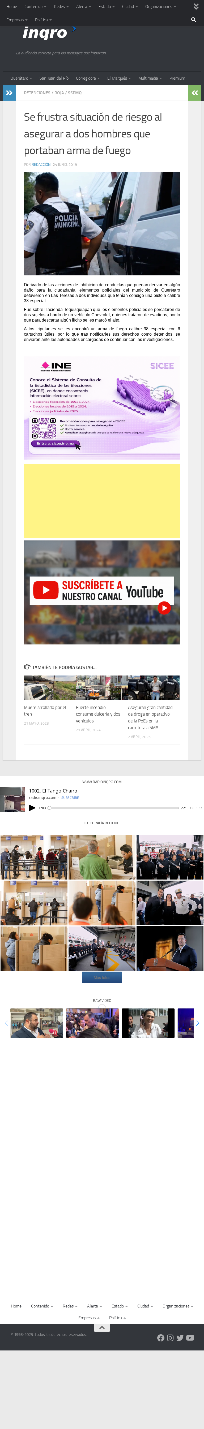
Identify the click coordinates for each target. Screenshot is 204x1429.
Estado (105, 6)
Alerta (81, 6)
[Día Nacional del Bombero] (102, 948)
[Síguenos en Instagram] (170, 1338)
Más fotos (102, 977)
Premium (177, 78)
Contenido (33, 6)
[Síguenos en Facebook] (161, 1338)
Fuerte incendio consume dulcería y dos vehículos (98, 714)
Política (41, 19)
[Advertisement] (102, 501)
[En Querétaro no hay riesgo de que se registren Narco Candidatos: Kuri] (92, 1023)
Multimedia (148, 78)
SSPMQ (75, 92)
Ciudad (128, 6)
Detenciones (37, 92)
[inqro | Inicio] (73, 32)
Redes (59, 6)
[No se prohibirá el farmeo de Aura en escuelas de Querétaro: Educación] (148, 1023)
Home (11, 6)
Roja (59, 92)
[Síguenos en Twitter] (180, 1338)
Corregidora (86, 78)
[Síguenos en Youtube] (189, 1338)
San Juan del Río (54, 78)
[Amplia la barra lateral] (9, 93)
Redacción (41, 164)
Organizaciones (158, 6)
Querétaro (19, 78)
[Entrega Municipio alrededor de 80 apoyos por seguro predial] (36, 1023)
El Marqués (117, 78)
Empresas (15, 19)
